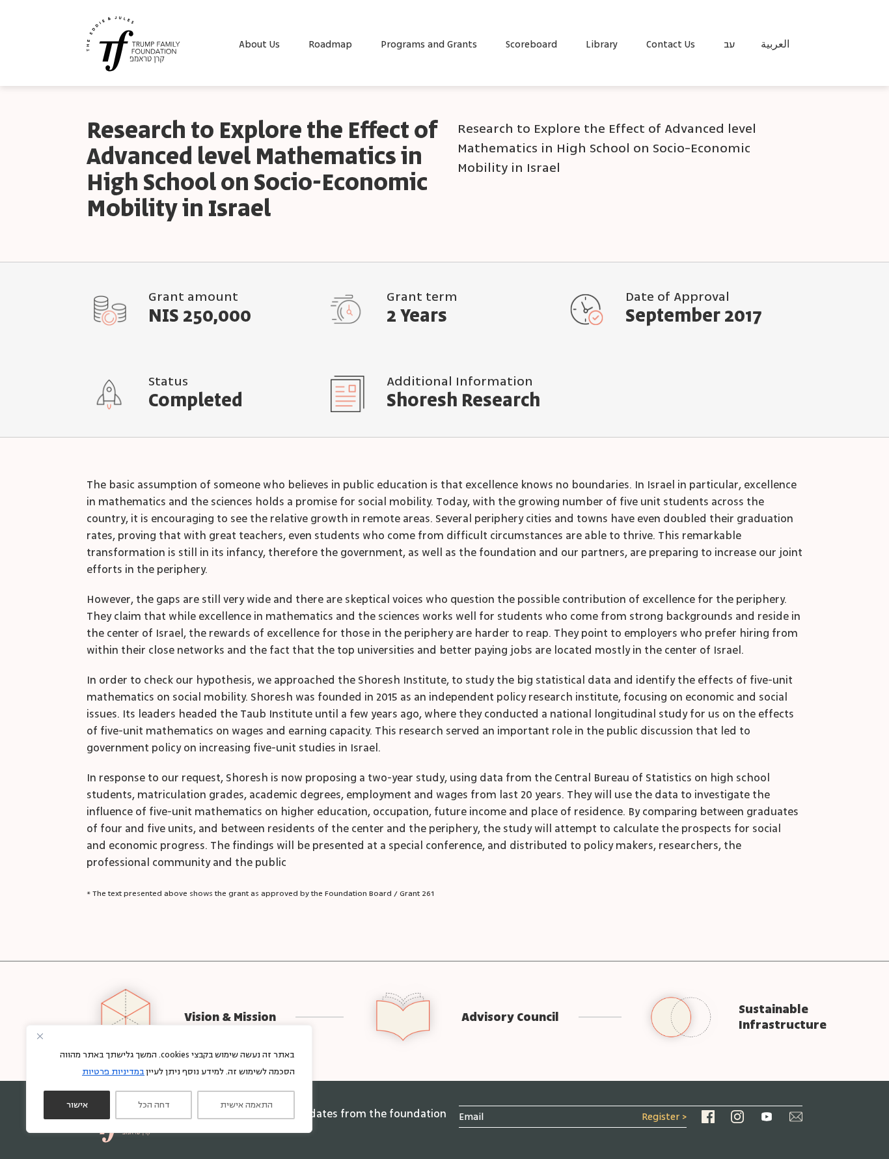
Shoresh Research (463, 401)
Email (795, 1116)
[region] (169, 1079)
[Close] (40, 1036)
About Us (259, 44)
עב (729, 44)
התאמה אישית (246, 1105)
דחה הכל (154, 1105)
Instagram (737, 1116)
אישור (77, 1105)
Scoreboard (531, 44)
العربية (775, 44)
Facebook (708, 1116)
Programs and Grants (429, 44)
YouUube (766, 1116)
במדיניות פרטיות (113, 1071)
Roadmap (330, 44)
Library (602, 44)
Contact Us (670, 44)
